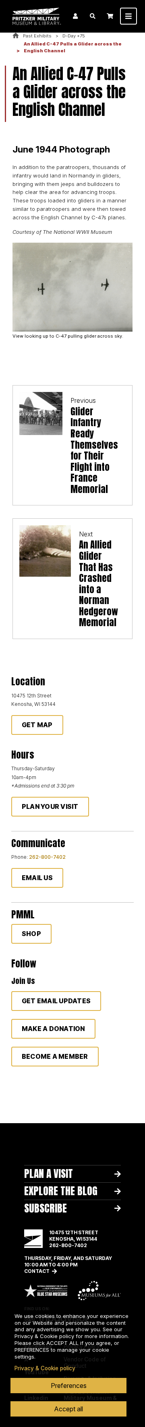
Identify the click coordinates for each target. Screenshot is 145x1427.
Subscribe (45, 1208)
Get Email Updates (56, 1001)
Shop (31, 934)
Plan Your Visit (50, 806)
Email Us (37, 878)
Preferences (69, 1386)
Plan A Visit (48, 1173)
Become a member (55, 1056)
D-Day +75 (73, 36)
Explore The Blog (60, 1190)
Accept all (68, 1409)
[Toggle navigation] (128, 16)
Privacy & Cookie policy (44, 1368)
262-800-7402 (47, 857)
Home (15, 36)
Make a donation (53, 1029)
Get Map (37, 725)
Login (75, 16)
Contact (37, 1271)
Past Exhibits (37, 36)
